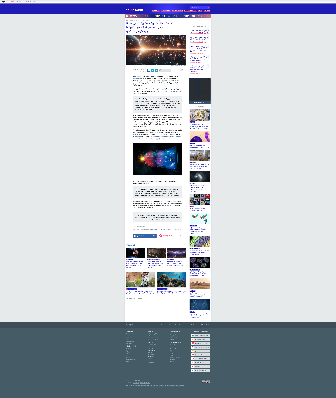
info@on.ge (136, 382)
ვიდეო (200, 10)
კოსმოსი (158, 20)
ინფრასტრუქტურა (131, 359)
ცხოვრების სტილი (176, 342)
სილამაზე (172, 344)
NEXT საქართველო (190, 10)
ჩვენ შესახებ (164, 324)
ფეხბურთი (150, 358)
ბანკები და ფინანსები (153, 334)
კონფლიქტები (130, 341)
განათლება (129, 350)
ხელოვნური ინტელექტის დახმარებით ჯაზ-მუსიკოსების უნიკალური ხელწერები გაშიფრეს (157, 258)
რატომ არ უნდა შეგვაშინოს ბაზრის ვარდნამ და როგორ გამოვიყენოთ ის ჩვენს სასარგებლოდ (200, 223)
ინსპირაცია (172, 359)
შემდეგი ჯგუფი (157, 219)
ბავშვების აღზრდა (174, 337)
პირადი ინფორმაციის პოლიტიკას (175, 385)
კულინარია (173, 350)
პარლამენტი (129, 334)
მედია (127, 361)
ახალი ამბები (10, 1)
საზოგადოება (131, 346)
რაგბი (149, 360)
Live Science (141, 226)
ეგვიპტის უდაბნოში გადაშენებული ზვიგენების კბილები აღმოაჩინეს (200, 287)
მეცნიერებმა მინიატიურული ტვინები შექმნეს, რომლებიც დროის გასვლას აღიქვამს (200, 266)
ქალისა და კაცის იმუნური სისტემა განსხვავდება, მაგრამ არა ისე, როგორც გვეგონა (200, 309)
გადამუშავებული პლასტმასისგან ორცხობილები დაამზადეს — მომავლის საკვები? (200, 159)
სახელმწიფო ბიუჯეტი (153, 337)
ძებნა (35, 1)
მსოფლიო (129, 337)
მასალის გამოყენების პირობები (195, 324)
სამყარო (165, 229)
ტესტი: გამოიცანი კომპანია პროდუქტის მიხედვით (200, 202)
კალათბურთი (151, 362)
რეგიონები (129, 355)
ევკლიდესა (171, 205)
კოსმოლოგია (158, 229)
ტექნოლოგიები (166, 10)
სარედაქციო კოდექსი (180, 324)
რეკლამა (171, 324)
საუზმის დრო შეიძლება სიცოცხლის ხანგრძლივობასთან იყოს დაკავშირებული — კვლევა (200, 119)
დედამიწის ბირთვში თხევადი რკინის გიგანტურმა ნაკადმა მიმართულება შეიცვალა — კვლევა (136, 258)
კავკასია (128, 339)
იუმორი (172, 353)
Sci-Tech (151, 20)
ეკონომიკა (152, 332)
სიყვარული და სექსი (175, 357)
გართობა (172, 351)
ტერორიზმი (129, 335)
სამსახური (172, 355)
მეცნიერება (156, 10)
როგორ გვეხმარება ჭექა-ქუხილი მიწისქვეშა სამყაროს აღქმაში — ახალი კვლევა (177, 257)
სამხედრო (129, 343)
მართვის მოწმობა (28, 1)
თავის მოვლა (173, 339)
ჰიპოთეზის (136, 78)
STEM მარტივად (177, 10)
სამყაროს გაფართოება (174, 229)
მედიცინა (172, 335)
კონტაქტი (207, 324)
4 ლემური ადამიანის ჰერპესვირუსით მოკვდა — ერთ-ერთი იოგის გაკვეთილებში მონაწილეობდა (141, 283)
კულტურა (151, 350)
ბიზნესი (150, 335)
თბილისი (128, 353)
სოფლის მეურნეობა (153, 339)
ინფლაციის (136, 134)
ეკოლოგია (129, 348)
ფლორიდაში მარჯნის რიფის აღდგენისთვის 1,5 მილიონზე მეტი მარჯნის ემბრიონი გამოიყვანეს (172, 283)
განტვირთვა (18, 1)
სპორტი (150, 357)
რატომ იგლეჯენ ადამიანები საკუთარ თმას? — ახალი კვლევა (200, 139)
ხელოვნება (151, 352)
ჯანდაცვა (128, 351)
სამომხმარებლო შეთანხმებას (157, 385)
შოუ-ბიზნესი (151, 354)
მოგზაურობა (173, 346)
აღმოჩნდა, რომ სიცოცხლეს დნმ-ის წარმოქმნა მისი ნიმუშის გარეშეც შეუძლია (200, 245)
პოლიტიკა (130, 332)
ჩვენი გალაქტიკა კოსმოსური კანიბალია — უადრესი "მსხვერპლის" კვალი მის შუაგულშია (200, 181)
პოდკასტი (207, 10)
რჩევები (172, 361)
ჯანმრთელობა (175, 332)
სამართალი (129, 357)
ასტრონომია (149, 229)
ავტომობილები (174, 348)
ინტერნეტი (150, 346)
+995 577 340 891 (145, 382)
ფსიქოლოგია (173, 334)
